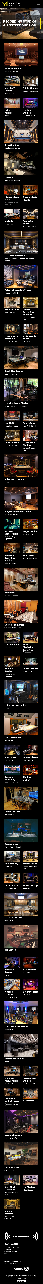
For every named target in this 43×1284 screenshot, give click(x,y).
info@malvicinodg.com (12, 1261)
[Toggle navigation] (38, 4)
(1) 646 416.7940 (10, 1264)
